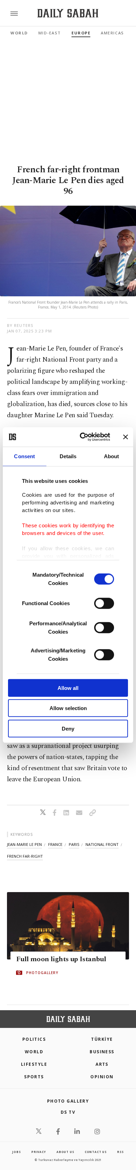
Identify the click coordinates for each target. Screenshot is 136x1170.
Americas (112, 33)
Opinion (101, 1077)
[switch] (104, 603)
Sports (34, 1077)
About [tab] (111, 456)
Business (102, 1052)
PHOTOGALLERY (42, 972)
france (55, 844)
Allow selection (68, 708)
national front (102, 844)
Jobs (16, 1152)
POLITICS (34, 1039)
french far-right (25, 856)
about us (65, 1152)
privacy (38, 1152)
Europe (80, 33)
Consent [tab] (24, 456)
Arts (102, 1064)
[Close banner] (125, 437)
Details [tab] (68, 456)
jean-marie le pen (24, 844)
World (19, 33)
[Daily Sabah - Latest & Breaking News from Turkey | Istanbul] (67, 13)
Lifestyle (34, 1064)
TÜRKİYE (102, 1039)
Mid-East (49, 33)
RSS (120, 1152)
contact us (96, 1152)
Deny (68, 728)
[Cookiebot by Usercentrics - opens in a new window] (82, 437)
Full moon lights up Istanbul (61, 959)
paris (74, 844)
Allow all (68, 688)
